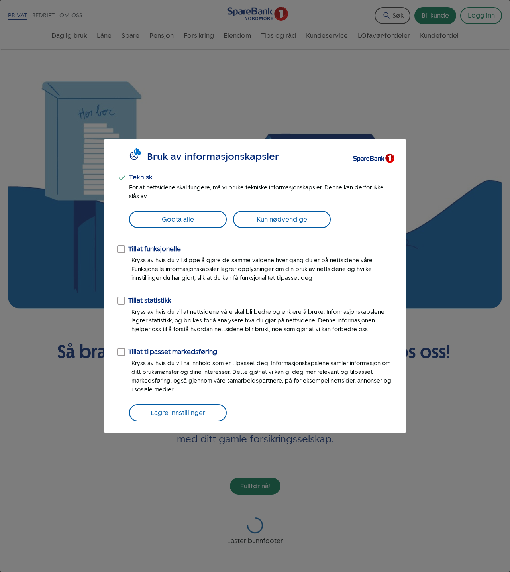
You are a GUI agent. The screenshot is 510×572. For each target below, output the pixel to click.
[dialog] (255, 286)
